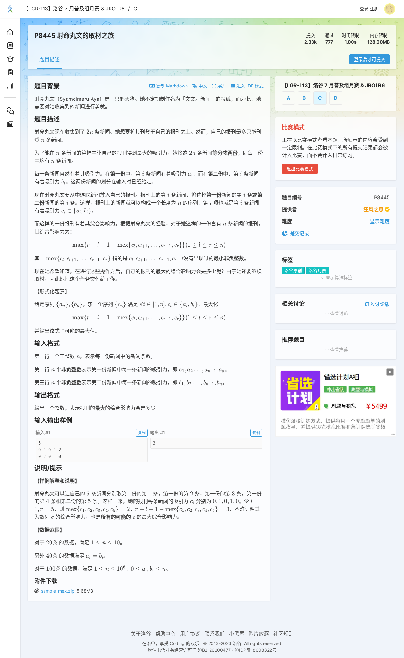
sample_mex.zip (57, 591)
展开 (221, 85)
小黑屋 (236, 634)
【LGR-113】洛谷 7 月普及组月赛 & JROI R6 (74, 8)
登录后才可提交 (369, 59)
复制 (142, 432)
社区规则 (283, 634)
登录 (364, 9)
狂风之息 (373, 209)
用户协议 (190, 634)
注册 (374, 9)
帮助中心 (165, 634)
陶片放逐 (259, 634)
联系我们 (215, 634)
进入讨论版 (377, 304)
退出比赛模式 (300, 168)
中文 (202, 85)
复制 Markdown (171, 85)
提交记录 (298, 233)
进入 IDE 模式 (249, 85)
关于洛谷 (141, 634)
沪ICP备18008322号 (255, 650)
